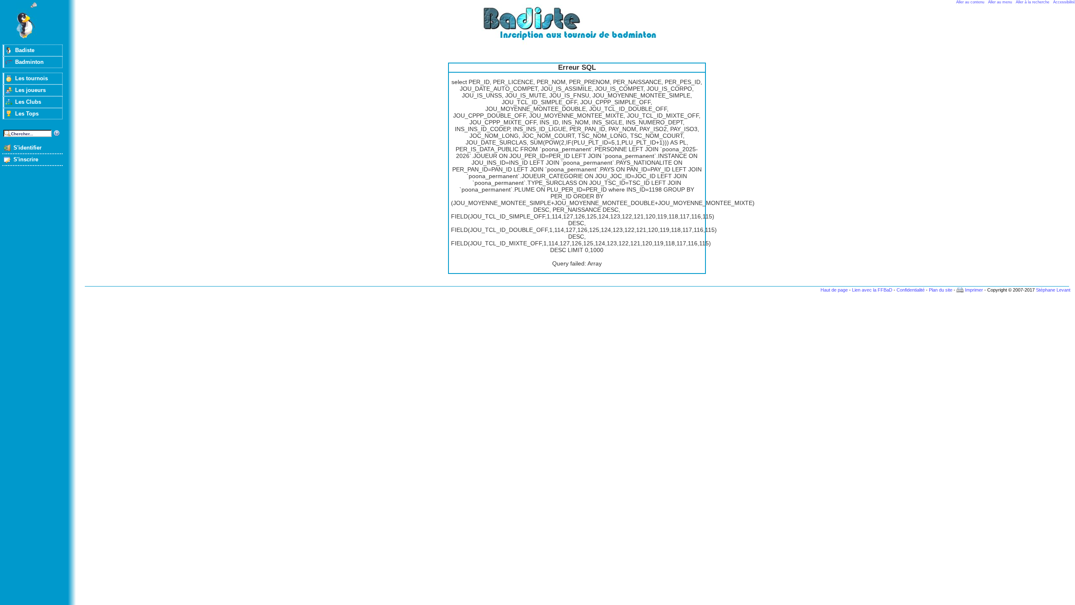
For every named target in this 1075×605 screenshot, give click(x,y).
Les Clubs (28, 102)
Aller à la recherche (1032, 2)
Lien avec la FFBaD (872, 289)
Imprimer (974, 289)
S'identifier (27, 148)
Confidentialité (911, 289)
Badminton (29, 62)
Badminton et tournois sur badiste (580, 27)
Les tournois (31, 78)
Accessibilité (1064, 2)
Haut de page (834, 289)
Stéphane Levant (1053, 289)
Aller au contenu (970, 2)
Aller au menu (1000, 2)
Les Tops (27, 113)
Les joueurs (30, 90)
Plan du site (940, 289)
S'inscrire (25, 159)
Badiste (24, 50)
